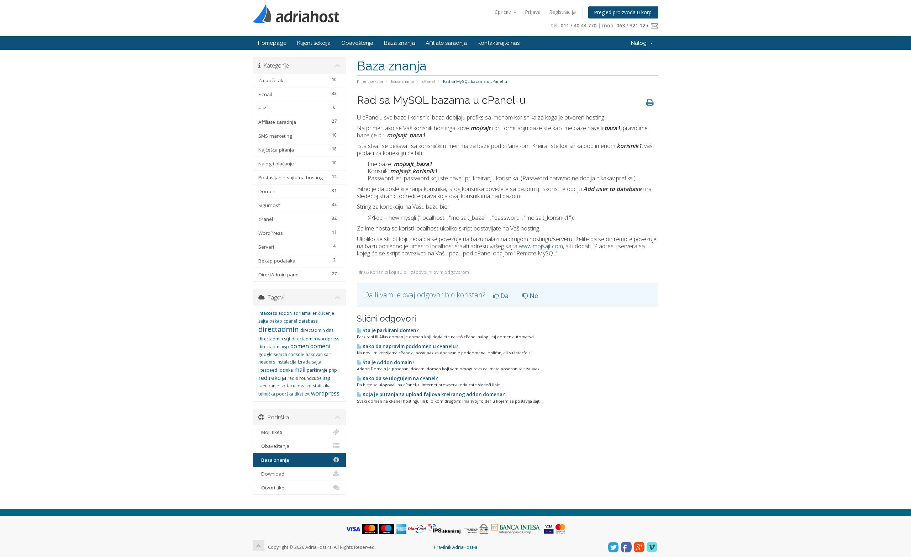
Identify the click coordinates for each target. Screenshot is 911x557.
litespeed (267, 370)
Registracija (562, 12)
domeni (320, 346)
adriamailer (305, 313)
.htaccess (267, 313)
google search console (281, 354)
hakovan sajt (318, 354)
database (308, 321)
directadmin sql (274, 339)
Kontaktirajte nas (499, 43)
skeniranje (268, 386)
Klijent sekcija (314, 43)
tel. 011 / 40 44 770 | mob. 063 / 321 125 (601, 25)
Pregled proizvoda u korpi (623, 12)
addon (285, 313)
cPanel (428, 81)
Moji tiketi (270, 432)
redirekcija (272, 378)
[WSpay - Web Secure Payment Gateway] (476, 529)
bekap (275, 321)
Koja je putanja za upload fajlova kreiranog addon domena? (433, 394)
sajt (326, 378)
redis (293, 378)
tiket (299, 394)
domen (299, 346)
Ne (533, 295)
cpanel (290, 321)
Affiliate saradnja (446, 43)
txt (307, 394)
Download (271, 474)
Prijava (533, 12)
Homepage (272, 43)
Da (504, 295)
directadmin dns (316, 330)
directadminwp (273, 347)
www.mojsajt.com (541, 246)
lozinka (286, 370)
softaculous (292, 386)
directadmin (278, 329)
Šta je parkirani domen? (390, 330)
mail (299, 369)
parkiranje (317, 370)
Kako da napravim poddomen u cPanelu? (410, 346)
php (333, 370)
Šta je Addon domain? (388, 362)
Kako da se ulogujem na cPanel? (400, 378)
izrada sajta (309, 362)
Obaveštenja (357, 43)
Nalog (640, 43)
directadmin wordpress (315, 339)
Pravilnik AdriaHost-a (455, 547)
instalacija (286, 362)
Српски (504, 12)
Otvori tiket (272, 487)
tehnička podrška (275, 394)
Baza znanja (399, 43)
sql (308, 386)
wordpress (325, 393)
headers (266, 362)
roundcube (310, 378)
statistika (322, 386)
